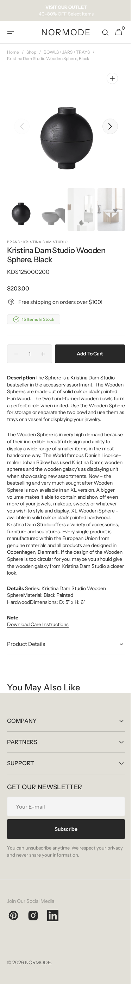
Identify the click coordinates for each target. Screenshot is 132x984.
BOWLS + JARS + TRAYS (67, 52)
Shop (31, 52)
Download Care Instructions (38, 638)
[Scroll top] (118, 975)
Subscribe (63, 843)
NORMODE (38, 976)
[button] (10, 32)
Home (13, 52)
